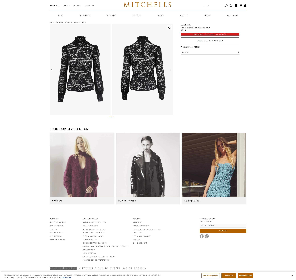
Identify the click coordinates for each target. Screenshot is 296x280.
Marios (78, 5)
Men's (160, 15)
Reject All (229, 275)
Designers (84, 15)
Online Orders (56, 226)
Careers (137, 239)
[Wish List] (240, 5)
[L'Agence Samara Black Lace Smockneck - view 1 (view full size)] (80, 69)
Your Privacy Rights (210, 275)
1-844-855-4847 (140, 243)
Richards (55, 5)
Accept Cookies (245, 275)
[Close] (292, 275)
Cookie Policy (65, 277)
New (60, 15)
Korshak (89, 5)
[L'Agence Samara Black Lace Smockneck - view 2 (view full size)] (142, 69)
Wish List (54, 229)
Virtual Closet (57, 233)
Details (185, 52)
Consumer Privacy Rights (95, 243)
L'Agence (186, 25)
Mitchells (148, 5)
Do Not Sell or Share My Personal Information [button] (105, 246)
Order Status (89, 253)
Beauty (184, 15)
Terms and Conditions (93, 233)
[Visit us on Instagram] (207, 236)
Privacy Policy (90, 239)
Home (207, 15)
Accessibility (89, 250)
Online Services (90, 226)
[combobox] (214, 5)
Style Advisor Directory (94, 222)
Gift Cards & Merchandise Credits (99, 257)
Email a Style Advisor (210, 41)
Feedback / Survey (141, 236)
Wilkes (67, 5)
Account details (57, 222)
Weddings (232, 15)
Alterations (55, 236)
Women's (111, 15)
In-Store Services (141, 226)
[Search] (226, 5)
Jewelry (137, 15)
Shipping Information (93, 236)
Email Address (205, 221)
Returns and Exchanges (94, 229)
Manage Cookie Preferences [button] (96, 260)
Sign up (223, 231)
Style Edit (138, 233)
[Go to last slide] (52, 69)
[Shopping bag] (245, 5)
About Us (137, 222)
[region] (148, 276)
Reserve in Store (57, 239)
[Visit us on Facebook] (202, 236)
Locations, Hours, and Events (147, 229)
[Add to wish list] (169, 27)
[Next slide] (171, 69)
